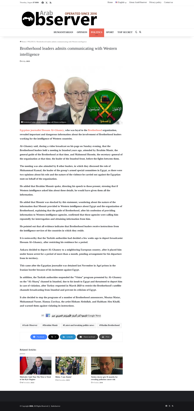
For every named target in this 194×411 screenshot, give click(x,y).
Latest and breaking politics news (79, 325)
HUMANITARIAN (63, 32)
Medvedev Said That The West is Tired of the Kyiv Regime (35, 378)
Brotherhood (95, 130)
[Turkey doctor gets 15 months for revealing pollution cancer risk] (107, 366)
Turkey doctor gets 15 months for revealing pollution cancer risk (104, 378)
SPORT (110, 32)
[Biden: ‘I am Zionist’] (71, 365)
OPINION (82, 32)
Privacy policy (155, 2)
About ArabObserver (138, 2)
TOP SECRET (125, 32)
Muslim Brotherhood (110, 325)
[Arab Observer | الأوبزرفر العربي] (59, 17)
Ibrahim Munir (51, 325)
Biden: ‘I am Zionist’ (63, 377)
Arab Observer (30, 325)
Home (110, 2)
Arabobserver (55, 406)
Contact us (168, 2)
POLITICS (96, 32)
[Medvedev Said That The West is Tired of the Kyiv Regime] (35, 365)
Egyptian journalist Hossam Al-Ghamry (42, 130)
